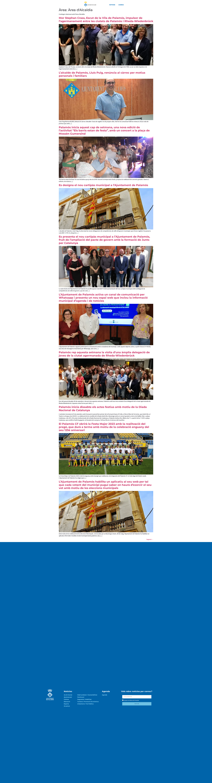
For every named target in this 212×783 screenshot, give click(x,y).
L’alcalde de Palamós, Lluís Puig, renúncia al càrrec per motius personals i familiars (102, 74)
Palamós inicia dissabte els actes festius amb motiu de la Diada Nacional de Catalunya (103, 408)
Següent (149, 539)
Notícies (112, 5)
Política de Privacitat (134, 700)
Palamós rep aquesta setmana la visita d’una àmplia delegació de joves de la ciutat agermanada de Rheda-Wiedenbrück (104, 354)
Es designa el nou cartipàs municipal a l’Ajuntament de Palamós (103, 185)
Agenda (121, 5)
